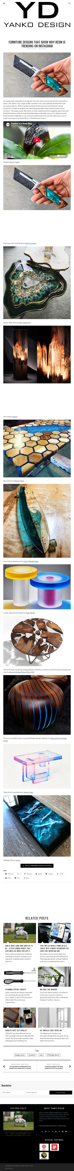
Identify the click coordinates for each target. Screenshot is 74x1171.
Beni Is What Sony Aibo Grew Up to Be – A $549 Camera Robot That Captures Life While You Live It (19, 948)
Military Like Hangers (48, 989)
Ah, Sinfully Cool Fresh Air (51, 1030)
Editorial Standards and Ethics (48, 1125)
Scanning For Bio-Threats (15, 989)
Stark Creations (30, 243)
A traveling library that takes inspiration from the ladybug (54, 1066)
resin (41, 1055)
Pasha (17, 162)
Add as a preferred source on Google (38, 865)
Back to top (8, 1168)
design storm (19, 1055)
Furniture (32, 1055)
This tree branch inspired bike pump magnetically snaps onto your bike (20, 1066)
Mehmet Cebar (18, 481)
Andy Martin (30, 613)
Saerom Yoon (28, 792)
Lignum (15, 417)
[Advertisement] (37, 33)
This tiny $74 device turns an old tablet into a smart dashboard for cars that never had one (54, 948)
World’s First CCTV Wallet (16, 1030)
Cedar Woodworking (30, 561)
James (18, 860)
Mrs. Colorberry (25, 323)
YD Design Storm (53, 1055)
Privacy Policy (62, 1125)
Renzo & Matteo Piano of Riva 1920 (21, 672)
